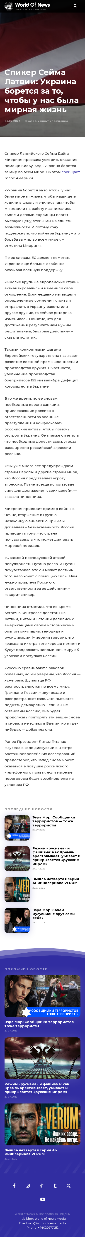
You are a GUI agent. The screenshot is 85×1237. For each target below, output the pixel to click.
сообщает (71, 172)
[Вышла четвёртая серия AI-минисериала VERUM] (17, 889)
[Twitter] (68, 1186)
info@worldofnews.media (47, 1223)
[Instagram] (28, 1186)
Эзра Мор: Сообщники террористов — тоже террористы (53, 821)
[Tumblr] (55, 1186)
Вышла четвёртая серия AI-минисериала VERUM (55, 881)
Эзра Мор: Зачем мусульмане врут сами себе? (53, 914)
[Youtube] (42, 1199)
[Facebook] (14, 1186)
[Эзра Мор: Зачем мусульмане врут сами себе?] (17, 920)
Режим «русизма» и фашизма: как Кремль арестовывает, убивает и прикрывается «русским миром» (56, 856)
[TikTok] (41, 1186)
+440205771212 (48, 1227)
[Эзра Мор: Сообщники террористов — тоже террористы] (17, 828)
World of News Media (50, 1218)
